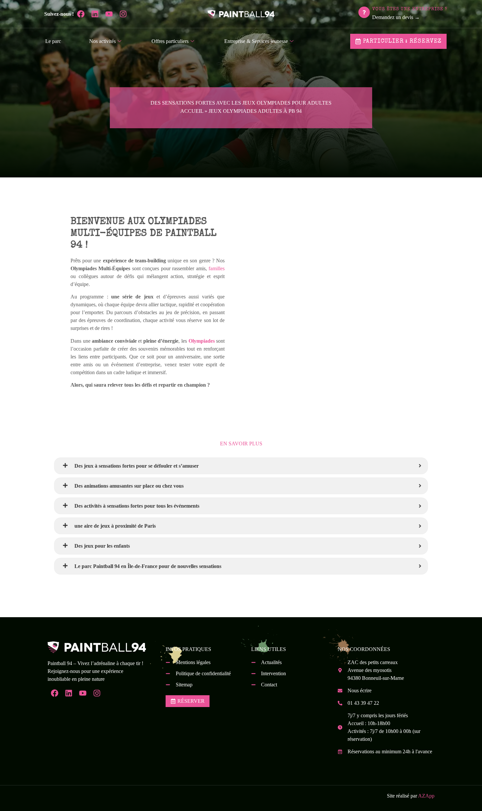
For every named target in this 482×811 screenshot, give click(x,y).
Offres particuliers (170, 41)
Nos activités (102, 41)
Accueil (191, 111)
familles (217, 268)
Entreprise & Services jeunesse (256, 41)
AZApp (426, 796)
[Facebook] (81, 14)
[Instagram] (123, 14)
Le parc (53, 41)
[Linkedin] (95, 14)
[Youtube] (109, 14)
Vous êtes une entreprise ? (410, 9)
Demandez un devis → (396, 17)
